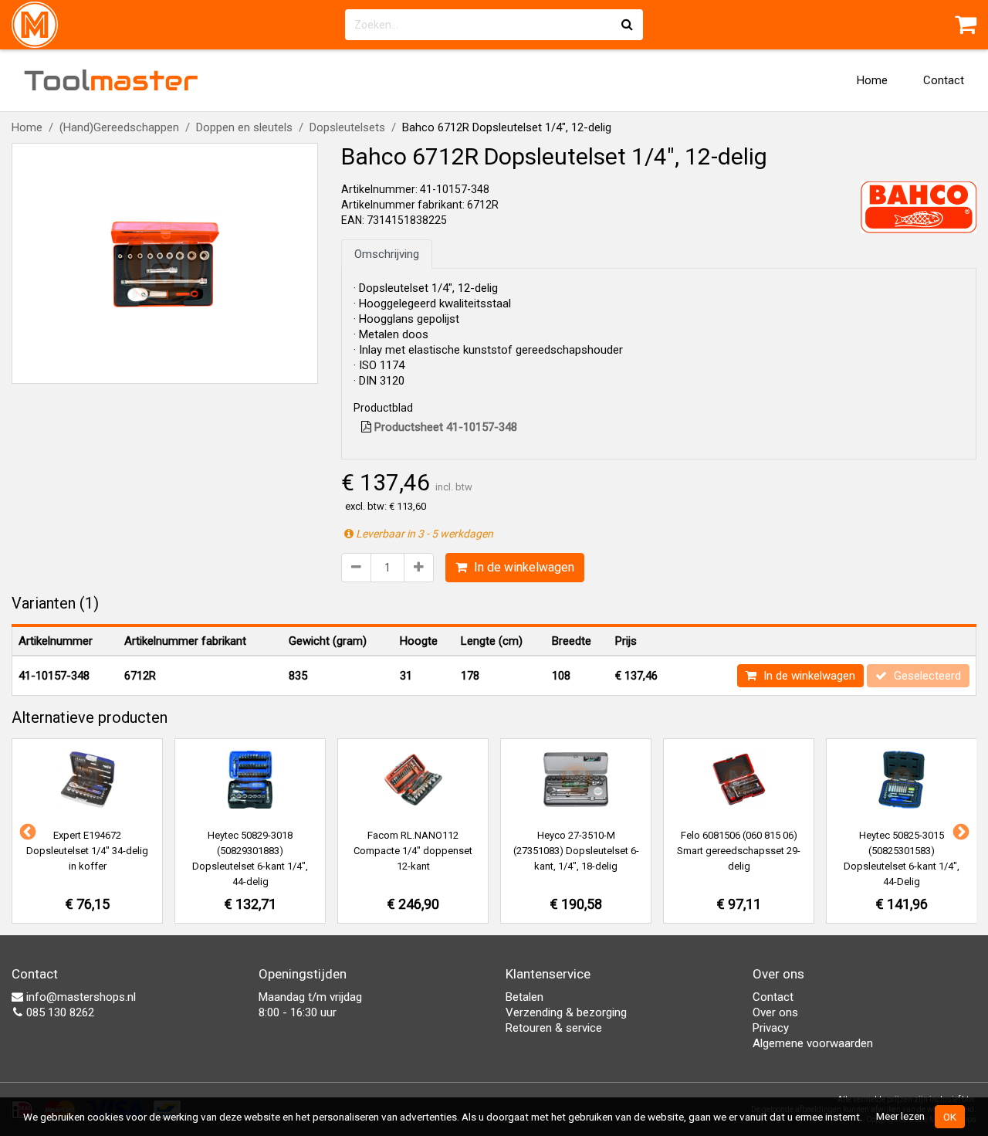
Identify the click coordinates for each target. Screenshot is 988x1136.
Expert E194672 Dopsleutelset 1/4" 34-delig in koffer (87, 850)
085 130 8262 (58, 1012)
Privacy (771, 1028)
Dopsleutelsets (347, 127)
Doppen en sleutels (244, 127)
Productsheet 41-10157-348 (444, 427)
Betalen (524, 997)
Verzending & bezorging (566, 1012)
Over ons (775, 1012)
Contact (943, 80)
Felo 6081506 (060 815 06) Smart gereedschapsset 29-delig (738, 850)
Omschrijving (386, 254)
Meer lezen (900, 1116)
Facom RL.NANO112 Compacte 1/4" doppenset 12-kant (413, 850)
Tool (111, 80)
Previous (26, 831)
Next (959, 831)
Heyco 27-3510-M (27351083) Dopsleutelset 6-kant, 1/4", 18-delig (576, 850)
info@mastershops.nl (79, 997)
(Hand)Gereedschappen (119, 127)
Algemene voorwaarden (813, 1043)
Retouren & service (554, 1028)
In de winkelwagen (522, 567)
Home (872, 80)
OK (949, 1117)
